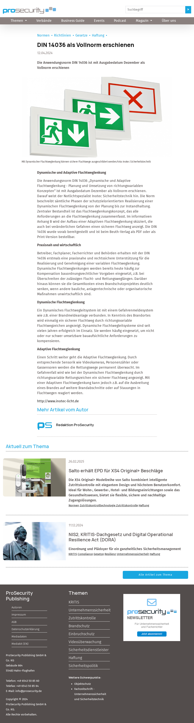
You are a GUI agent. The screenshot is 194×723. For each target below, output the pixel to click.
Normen (43, 35)
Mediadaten (19, 636)
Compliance (85, 554)
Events (99, 21)
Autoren (17, 607)
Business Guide (72, 21)
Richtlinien (62, 35)
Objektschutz (82, 684)
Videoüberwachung (85, 642)
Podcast (120, 21)
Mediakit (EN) (20, 643)
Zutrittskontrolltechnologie (98, 505)
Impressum (19, 614)
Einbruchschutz (81, 634)
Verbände (44, 21)
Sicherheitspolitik (83, 665)
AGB (14, 622)
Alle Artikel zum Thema (155, 574)
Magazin (142, 21)
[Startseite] (29, 10)
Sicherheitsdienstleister (89, 650)
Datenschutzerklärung (25, 629)
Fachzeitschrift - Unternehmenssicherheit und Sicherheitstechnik (90, 694)
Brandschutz (79, 626)
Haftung (98, 35)
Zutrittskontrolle (127, 505)
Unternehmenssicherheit (133, 554)
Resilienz (110, 554)
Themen (17, 21)
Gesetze (81, 35)
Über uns (169, 21)
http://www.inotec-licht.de (58, 401)
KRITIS (73, 554)
